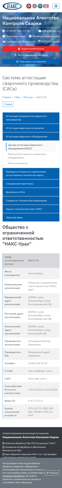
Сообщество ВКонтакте (21, 41)
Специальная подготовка (19, 183)
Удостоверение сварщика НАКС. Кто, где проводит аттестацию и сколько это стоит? (29, 456)
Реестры (28, 97)
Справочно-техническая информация (26, 200)
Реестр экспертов (18, 163)
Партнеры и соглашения (33, 61)
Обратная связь (14, 217)
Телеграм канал (16, 36)
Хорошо (53, 472)
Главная (6, 97)
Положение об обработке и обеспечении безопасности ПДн (24, 449)
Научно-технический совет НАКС (24, 209)
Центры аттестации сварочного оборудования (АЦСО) (25, 146)
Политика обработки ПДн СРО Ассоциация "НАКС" (30, 443)
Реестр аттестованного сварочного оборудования (27, 156)
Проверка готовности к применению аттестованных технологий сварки (26, 173)
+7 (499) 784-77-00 (17, 31)
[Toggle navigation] (56, 6)
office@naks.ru (51, 31)
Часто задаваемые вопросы (33, 55)
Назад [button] (8, 104)
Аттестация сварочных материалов (25, 128)
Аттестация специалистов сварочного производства (26, 118)
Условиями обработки (13, 476)
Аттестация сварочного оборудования (26, 136)
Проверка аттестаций (46, 36)
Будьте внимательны (32, 48)
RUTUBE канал (50, 41)
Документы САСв (15, 192)
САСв (17, 97)
